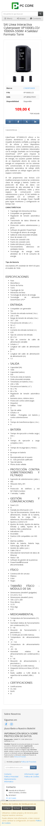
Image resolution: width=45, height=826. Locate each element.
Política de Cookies (31, 776)
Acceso (22, 18)
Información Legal (31, 774)
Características (11, 130)
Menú (9, 18)
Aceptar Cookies (28, 808)
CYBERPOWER (29, 88)
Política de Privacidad (20, 757)
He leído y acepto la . (21, 762)
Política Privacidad (11, 776)
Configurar (7, 808)
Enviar (33, 767)
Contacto (36, 18)
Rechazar (17, 808)
